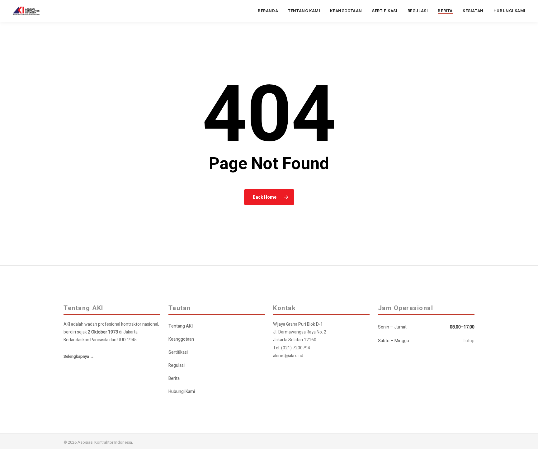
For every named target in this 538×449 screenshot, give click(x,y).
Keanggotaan (181, 339)
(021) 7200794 (295, 348)
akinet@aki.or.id (288, 355)
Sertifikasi (178, 352)
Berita (174, 378)
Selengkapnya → (79, 356)
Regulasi (176, 365)
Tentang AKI (180, 326)
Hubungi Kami (181, 391)
